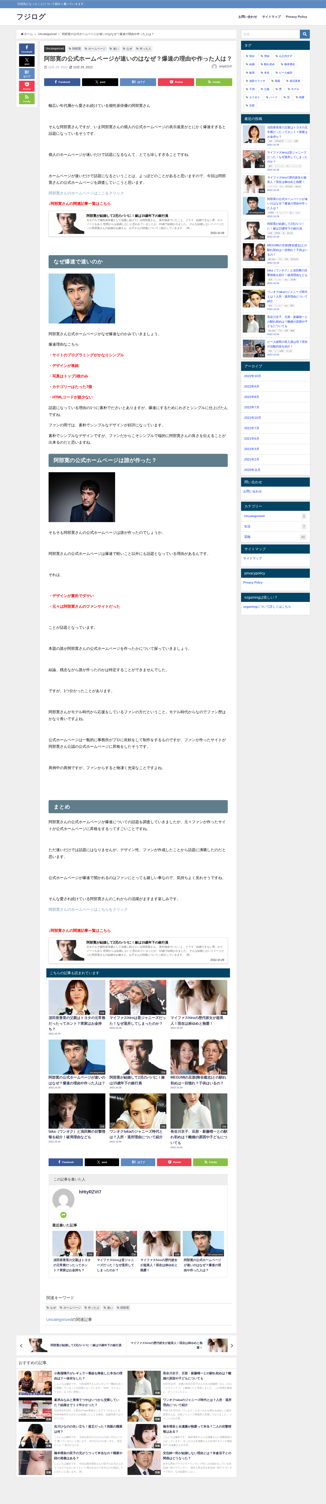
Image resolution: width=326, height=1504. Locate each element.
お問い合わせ (247, 16)
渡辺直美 (295, 81)
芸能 (274, 537)
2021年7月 (251, 428)
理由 (266, 56)
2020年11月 (252, 469)
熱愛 (301, 97)
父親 (266, 89)
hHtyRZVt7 (225, 66)
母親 (277, 81)
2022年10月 (252, 376)
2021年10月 (252, 417)
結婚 (252, 64)
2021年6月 (251, 438)
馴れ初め (269, 64)
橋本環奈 (289, 64)
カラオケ (254, 97)
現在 (252, 56)
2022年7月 (251, 407)
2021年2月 (251, 459)
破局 (252, 72)
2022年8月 (251, 396)
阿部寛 (76, 48)
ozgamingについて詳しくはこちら (267, 606)
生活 (274, 526)
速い (116, 48)
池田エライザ (257, 81)
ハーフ (273, 97)
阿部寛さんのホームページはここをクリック (86, 193)
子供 (252, 89)
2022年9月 (251, 386)
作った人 (145, 48)
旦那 (252, 105)
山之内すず (285, 56)
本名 (266, 72)
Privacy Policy (296, 16)
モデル (295, 89)
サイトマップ (271, 16)
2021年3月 (251, 448)
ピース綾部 (285, 72)
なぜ (129, 48)
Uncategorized (54, 48)
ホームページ (97, 48)
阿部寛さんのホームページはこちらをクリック (88, 909)
